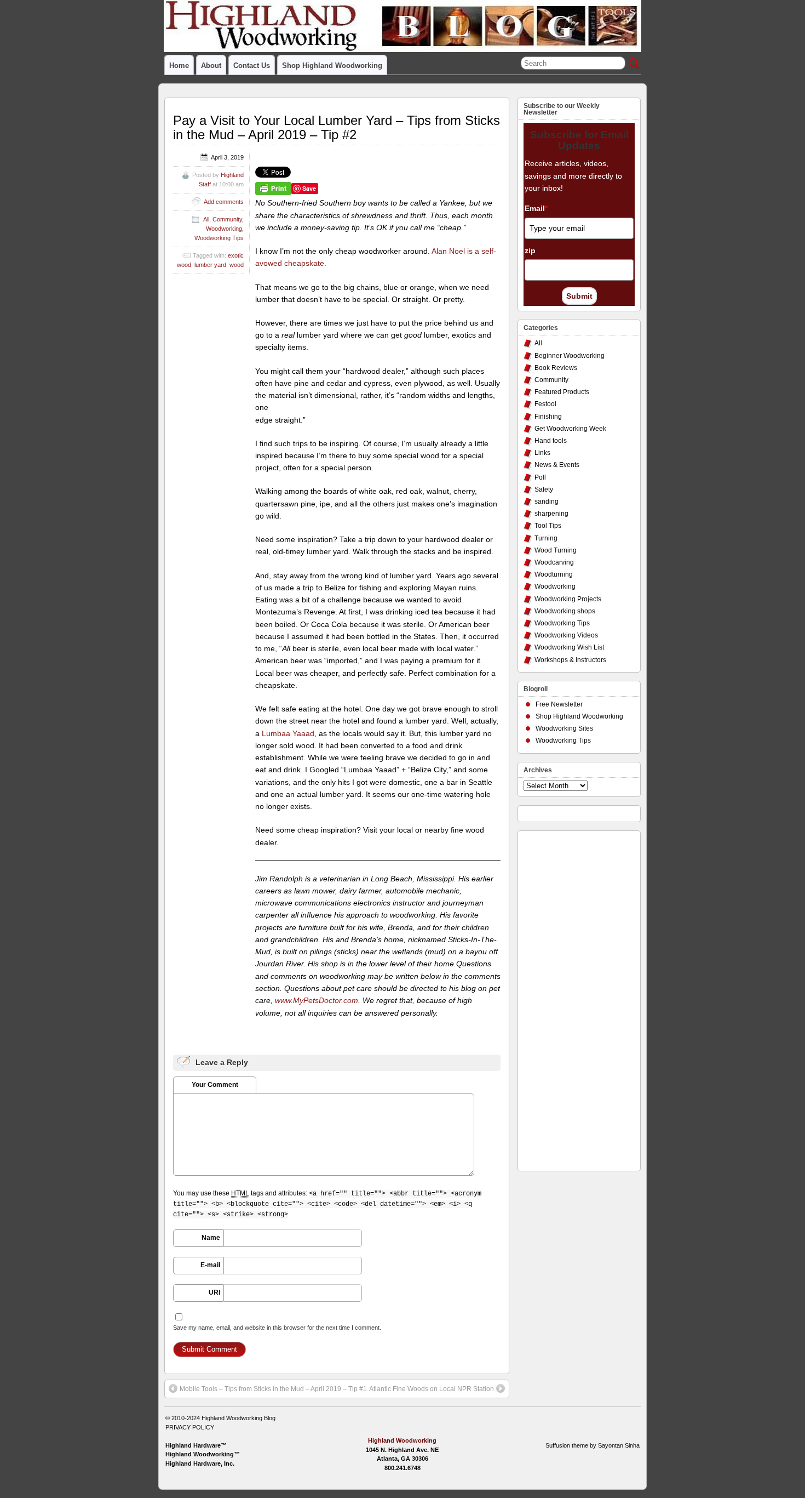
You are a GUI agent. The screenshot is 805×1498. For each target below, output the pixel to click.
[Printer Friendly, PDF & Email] (273, 188)
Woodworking (224, 228)
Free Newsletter (559, 704)
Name (211, 1237)
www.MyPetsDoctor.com (316, 1000)
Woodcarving (554, 562)
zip (530, 250)
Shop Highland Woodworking (332, 65)
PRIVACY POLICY (189, 1427)
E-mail (210, 1265)
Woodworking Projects (567, 599)
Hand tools (550, 441)
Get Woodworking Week (570, 428)
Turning (545, 538)
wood (236, 264)
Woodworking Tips (219, 238)
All (206, 219)
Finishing (548, 416)
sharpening (551, 513)
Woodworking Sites (564, 728)
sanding (546, 501)
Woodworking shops (564, 611)
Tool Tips (547, 525)
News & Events (556, 465)
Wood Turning (555, 550)
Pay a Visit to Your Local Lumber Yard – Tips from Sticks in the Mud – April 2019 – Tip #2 (336, 127)
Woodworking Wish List (569, 647)
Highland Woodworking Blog (238, 1418)
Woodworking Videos (566, 635)
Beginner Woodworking (569, 356)
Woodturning (553, 574)
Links (542, 453)
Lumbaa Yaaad (288, 733)
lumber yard (210, 264)
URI (214, 1292)
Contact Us (251, 65)
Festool (545, 404)
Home (179, 65)
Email (536, 208)
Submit (579, 296)
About (211, 65)
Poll (540, 477)
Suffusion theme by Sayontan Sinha (592, 1445)
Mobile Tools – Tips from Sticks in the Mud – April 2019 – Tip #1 (273, 1389)
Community (227, 219)
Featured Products (561, 392)
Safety (543, 489)
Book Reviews (555, 368)
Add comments (224, 201)
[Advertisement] (567, 998)
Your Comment (215, 1085)
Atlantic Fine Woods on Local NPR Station (431, 1389)
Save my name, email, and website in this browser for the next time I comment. (277, 1327)
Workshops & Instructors (570, 660)
